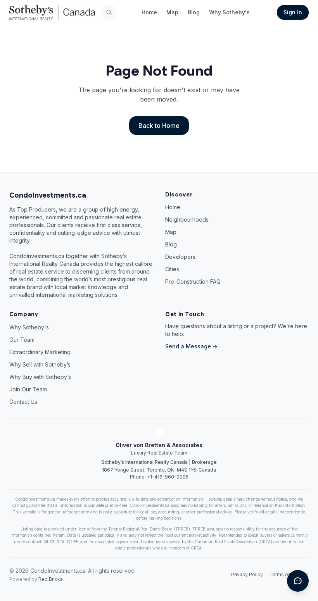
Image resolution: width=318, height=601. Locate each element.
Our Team (22, 339)
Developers (180, 256)
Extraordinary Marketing (40, 352)
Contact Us (23, 401)
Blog (194, 12)
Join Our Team (28, 389)
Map (172, 12)
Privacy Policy (247, 574)
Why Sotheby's (229, 12)
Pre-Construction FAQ (193, 281)
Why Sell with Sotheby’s (40, 364)
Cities (172, 269)
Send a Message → (191, 346)
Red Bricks (50, 579)
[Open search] (109, 12)
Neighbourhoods (187, 219)
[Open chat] (298, 581)
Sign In (292, 12)
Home (149, 12)
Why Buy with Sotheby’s (40, 377)
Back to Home (159, 125)
